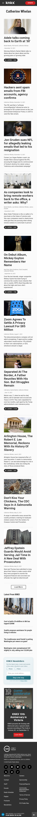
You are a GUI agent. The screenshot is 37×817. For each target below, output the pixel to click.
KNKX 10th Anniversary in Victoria (18, 717)
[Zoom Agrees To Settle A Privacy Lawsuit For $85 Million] (17, 308)
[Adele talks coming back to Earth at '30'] (17, 26)
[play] (3, 815)
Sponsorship (23, 780)
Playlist (6, 796)
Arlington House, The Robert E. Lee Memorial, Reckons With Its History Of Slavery (18, 443)
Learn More (18, 735)
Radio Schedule (9, 792)
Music (11, 669)
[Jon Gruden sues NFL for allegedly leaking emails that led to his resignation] (17, 128)
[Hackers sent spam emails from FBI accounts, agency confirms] (17, 76)
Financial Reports (24, 784)
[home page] (10, 3)
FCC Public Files (24, 803)
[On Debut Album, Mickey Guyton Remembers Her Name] (17, 243)
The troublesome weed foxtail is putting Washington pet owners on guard (18, 640)
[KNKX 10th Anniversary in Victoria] (18, 699)
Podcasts (7, 800)
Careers (21, 776)
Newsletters (7, 805)
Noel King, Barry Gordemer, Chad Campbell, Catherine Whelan (16, 270)
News (19, 669)
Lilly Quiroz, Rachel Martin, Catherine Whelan (16, 390)
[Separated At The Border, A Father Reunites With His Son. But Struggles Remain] (17, 360)
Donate (30, 3)
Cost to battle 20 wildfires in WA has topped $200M (17, 622)
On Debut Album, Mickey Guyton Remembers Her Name (15, 260)
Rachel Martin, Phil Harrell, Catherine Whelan (16, 45)
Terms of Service (24, 795)
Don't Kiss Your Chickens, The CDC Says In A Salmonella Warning (18, 503)
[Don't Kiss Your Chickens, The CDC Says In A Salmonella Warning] (17, 486)
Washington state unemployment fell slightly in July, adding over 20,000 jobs (18, 649)
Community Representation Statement (24, 789)
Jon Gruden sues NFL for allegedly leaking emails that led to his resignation (18, 145)
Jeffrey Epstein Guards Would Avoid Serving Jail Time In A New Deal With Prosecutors (17, 555)
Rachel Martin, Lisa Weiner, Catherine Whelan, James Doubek (18, 207)
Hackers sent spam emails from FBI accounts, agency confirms (17, 92)
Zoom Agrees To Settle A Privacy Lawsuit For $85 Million (15, 324)
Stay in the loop (18, 678)
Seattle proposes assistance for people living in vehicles (18, 631)
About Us (7, 776)
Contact (6, 780)
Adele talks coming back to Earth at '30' (17, 39)
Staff (5, 784)
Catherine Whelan (9, 102)
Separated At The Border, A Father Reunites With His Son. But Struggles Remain (16, 378)
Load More (18, 587)
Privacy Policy (23, 680)
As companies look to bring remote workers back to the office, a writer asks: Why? (18, 197)
